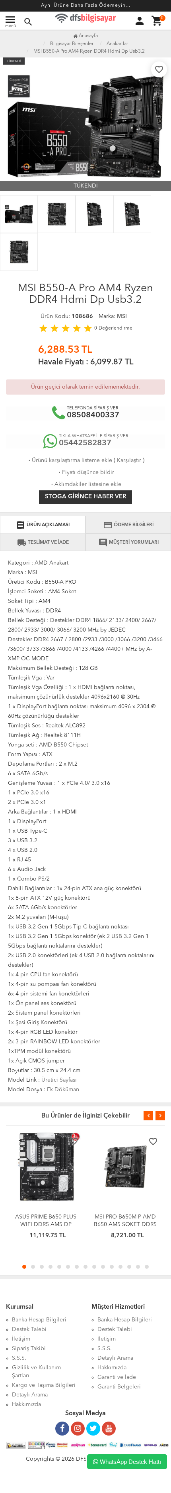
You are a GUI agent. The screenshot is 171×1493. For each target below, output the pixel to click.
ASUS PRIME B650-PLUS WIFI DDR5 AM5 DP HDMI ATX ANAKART (45, 1224)
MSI (122, 316)
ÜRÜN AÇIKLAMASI (43, 525)
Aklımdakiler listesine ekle (85, 484)
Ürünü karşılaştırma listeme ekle (69, 460)
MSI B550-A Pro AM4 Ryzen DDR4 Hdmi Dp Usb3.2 (89, 51)
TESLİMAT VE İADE (43, 542)
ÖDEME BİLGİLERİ (128, 525)
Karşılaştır (129, 460)
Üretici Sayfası (59, 1080)
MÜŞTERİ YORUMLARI (128, 542)
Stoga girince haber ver (85, 497)
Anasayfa (88, 36)
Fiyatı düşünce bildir (85, 472)
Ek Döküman (63, 1089)
